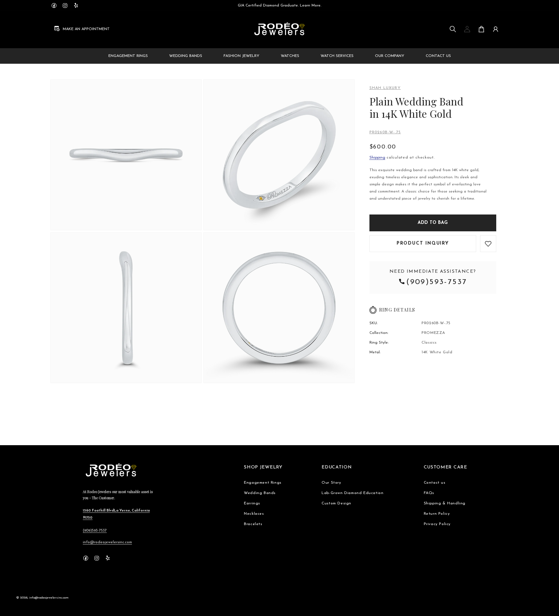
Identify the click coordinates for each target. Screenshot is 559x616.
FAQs (429, 493)
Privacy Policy (437, 524)
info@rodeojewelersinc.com (107, 542)
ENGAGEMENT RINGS (128, 56)
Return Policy (437, 514)
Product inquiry (423, 243)
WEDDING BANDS (185, 56)
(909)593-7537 (436, 282)
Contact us (434, 483)
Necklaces (254, 514)
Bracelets (253, 524)
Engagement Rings (262, 483)
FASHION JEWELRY (241, 56)
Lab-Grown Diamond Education (352, 493)
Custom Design (336, 503)
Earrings (252, 503)
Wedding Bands (260, 493)
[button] (453, 29)
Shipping (377, 158)
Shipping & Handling (445, 503)
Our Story (331, 483)
